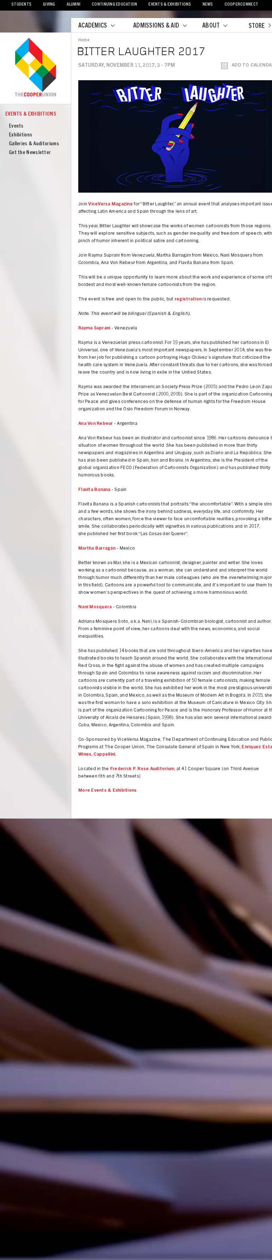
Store (257, 26)
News (208, 4)
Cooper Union (35, 68)
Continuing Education (114, 4)
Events (16, 126)
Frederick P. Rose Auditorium (142, 769)
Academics (92, 26)
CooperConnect (241, 4)
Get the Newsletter (30, 153)
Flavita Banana (94, 490)
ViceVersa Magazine (110, 204)
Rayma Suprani (94, 328)
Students (21, 4)
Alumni (74, 4)
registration (188, 299)
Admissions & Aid (156, 26)
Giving (49, 4)
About (211, 26)
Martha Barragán (96, 548)
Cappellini (104, 754)
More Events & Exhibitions (107, 791)
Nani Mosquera (95, 607)
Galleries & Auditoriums (34, 144)
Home (84, 40)
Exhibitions (20, 135)
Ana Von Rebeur (95, 424)
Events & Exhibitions (169, 4)
